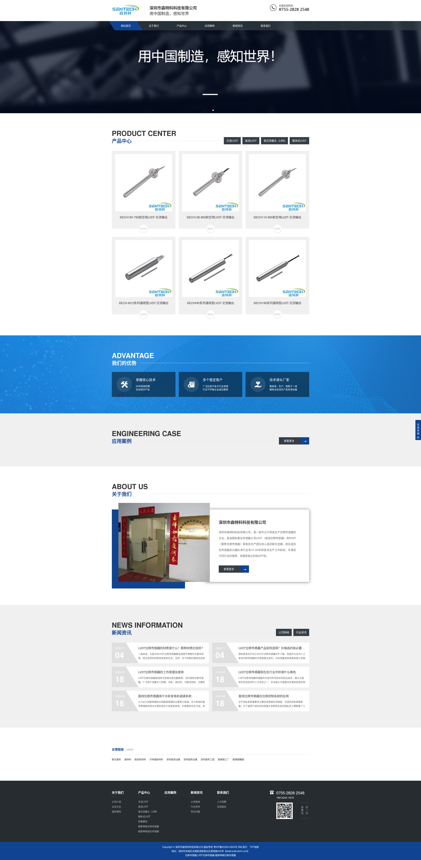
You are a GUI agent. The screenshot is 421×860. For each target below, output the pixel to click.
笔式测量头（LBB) (274, 141)
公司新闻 (284, 632)
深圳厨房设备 (190, 759)
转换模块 (142, 821)
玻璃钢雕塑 (238, 759)
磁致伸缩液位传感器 (148, 831)
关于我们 (154, 25)
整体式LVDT (299, 141)
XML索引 (242, 846)
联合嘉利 (116, 759)
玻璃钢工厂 (223, 759)
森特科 (127, 759)
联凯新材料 (140, 759)
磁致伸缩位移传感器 (148, 826)
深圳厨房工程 (207, 759)
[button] (208, 110)
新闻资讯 (238, 25)
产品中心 (182, 25)
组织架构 (116, 811)
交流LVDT (232, 141)
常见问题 (195, 811)
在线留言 (221, 806)
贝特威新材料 (156, 759)
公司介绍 (116, 801)
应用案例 (210, 25)
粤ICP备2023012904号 (225, 846)
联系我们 (266, 25)
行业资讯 (301, 632)
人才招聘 (221, 801)
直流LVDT (251, 141)
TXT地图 (254, 846)
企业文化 (116, 806)
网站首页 (126, 25)
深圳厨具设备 (173, 759)
